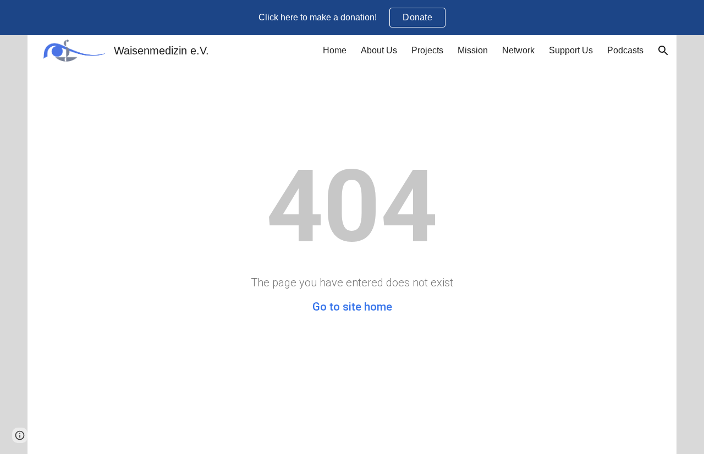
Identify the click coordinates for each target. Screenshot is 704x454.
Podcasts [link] (625, 50)
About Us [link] (379, 50)
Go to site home (352, 306)
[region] (352, 17)
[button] (663, 50)
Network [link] (518, 50)
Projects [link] (427, 50)
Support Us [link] (571, 50)
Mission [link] (473, 50)
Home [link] (334, 50)
